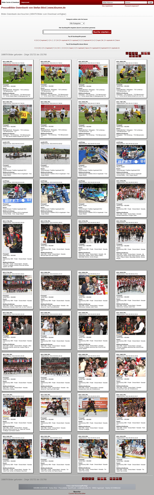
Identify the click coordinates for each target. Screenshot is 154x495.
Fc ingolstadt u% (110, 40)
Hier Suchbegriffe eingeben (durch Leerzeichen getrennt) (77, 27)
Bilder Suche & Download (10, 2)
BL (102, 40)
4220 (131, 56)
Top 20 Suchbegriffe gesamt (77, 36)
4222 (137, 56)
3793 (143, 53)
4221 (134, 56)
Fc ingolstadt (74, 40)
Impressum (25, 2)
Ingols (99, 40)
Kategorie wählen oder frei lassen (77, 19)
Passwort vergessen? (132, 6)
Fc (51, 40)
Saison (118, 40)
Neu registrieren (107, 6)
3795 (149, 53)
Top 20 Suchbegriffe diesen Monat (77, 44)
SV (58, 40)
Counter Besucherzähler (77, 493)
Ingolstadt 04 (87, 40)
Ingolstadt (44, 40)
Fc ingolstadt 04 (64, 40)
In (93, 40)
